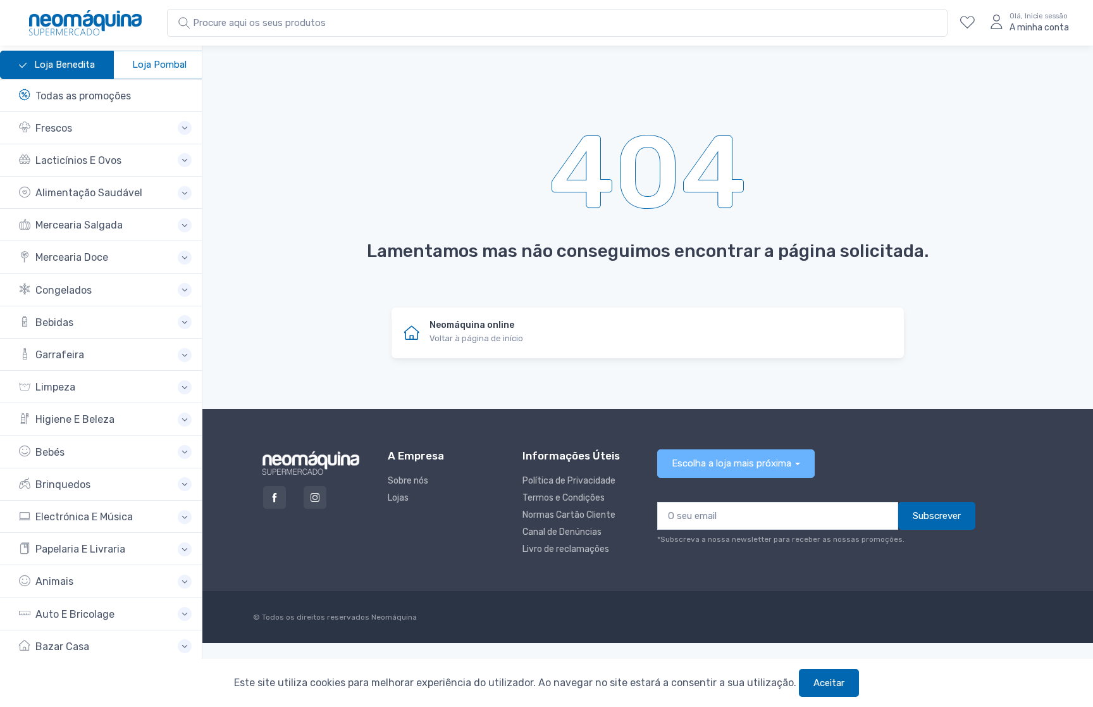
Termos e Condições (563, 497)
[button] (105, 128)
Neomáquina (393, 617)
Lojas (398, 497)
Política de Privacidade (568, 480)
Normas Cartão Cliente (568, 515)
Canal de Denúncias (562, 532)
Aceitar (828, 683)
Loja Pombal (159, 64)
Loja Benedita (63, 64)
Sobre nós (408, 480)
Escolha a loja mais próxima (731, 463)
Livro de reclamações (565, 549)
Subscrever (937, 516)
